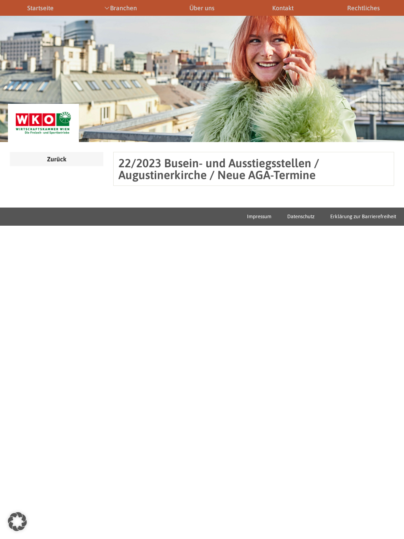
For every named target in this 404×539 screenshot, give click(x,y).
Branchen (123, 7)
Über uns (202, 7)
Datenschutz (300, 216)
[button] (17, 521)
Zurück (56, 159)
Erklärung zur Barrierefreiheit (363, 216)
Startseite (40, 7)
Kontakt (283, 7)
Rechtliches (363, 7)
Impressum (259, 216)
